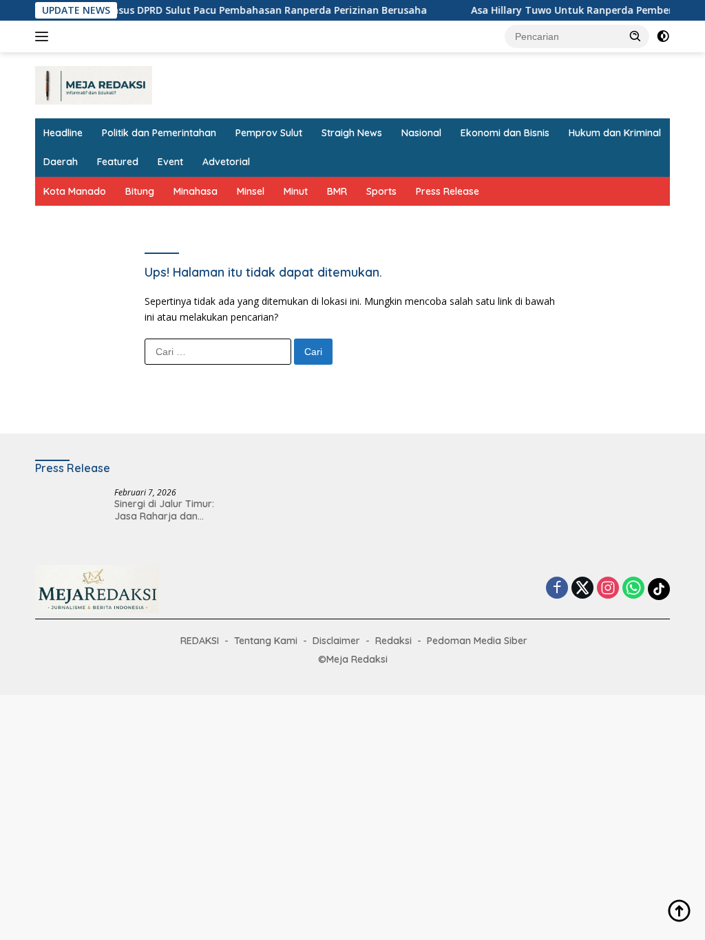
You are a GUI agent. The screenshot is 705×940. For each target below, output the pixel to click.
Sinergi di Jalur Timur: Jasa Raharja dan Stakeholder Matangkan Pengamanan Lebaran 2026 (169, 510)
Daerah (60, 162)
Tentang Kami (265, 640)
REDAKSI (199, 640)
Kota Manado (74, 191)
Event (170, 162)
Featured (117, 162)
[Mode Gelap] (663, 36)
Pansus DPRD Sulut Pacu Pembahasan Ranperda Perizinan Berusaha (250, 10)
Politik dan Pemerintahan (159, 133)
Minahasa (195, 191)
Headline (63, 133)
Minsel (250, 191)
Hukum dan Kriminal (615, 133)
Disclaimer (336, 640)
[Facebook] (557, 589)
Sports (381, 191)
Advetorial (226, 162)
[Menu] (44, 36)
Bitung (139, 191)
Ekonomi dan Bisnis (505, 133)
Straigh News (352, 133)
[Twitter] (582, 589)
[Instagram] (608, 589)
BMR (337, 191)
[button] (635, 36)
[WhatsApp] (633, 589)
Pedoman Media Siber (477, 640)
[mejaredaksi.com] (93, 84)
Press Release (447, 191)
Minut (296, 191)
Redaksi (393, 640)
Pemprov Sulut (268, 133)
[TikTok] (659, 589)
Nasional (421, 133)
